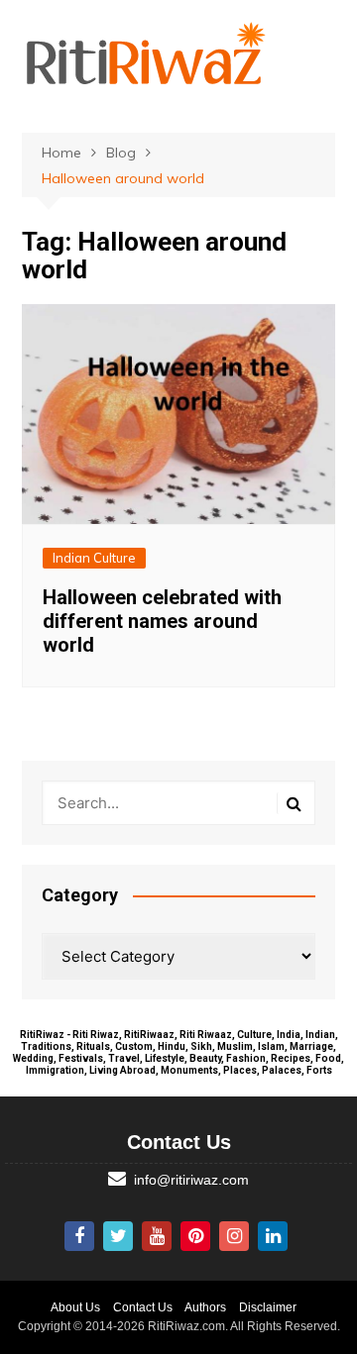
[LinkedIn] (273, 1236)
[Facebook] (79, 1236)
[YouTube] (157, 1236)
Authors (205, 1307)
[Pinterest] (195, 1236)
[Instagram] (234, 1236)
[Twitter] (118, 1236)
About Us (75, 1307)
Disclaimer (268, 1307)
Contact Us (143, 1307)
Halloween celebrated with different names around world (162, 621)
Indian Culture (94, 558)
